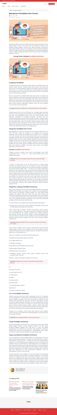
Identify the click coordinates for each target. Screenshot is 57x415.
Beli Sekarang (51, 3)
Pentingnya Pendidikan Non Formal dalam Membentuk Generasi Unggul (30, 108)
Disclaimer (35, 409)
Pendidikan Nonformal (36, 56)
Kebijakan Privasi (19, 409)
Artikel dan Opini (15, 6)
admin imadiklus (20, 369)
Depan (3, 6)
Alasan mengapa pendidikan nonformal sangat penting (27, 317)
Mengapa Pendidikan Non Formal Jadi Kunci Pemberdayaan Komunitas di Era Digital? (41, 391)
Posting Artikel (23, 6)
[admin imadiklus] (13, 371)
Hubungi (12, 409)
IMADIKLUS (28, 413)
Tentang (8, 6)
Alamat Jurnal (13, 0)
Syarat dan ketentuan (27, 409)
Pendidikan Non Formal (21, 149)
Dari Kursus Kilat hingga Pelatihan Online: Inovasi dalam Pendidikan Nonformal (27, 387)
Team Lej (8, 0)
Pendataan (4, 0)
